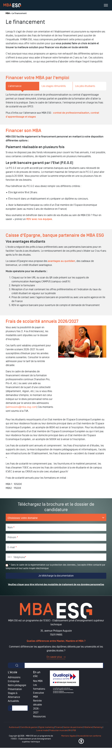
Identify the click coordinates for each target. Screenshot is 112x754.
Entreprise (13, 681)
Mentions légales (68, 736)
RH (70, 730)
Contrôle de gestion (28, 727)
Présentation (15, 689)
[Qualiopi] (64, 681)
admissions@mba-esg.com (21, 406)
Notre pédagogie (17, 685)
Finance (58, 727)
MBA (8, 13)
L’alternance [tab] (14, 86)
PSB (74, 730)
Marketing (97, 727)
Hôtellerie (88, 727)
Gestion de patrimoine (72, 727)
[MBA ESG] (12, 5)
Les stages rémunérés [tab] (54, 86)
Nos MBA (38, 681)
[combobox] (9, 557)
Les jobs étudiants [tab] (85, 86)
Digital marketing (46, 727)
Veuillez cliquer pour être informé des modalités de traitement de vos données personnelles (56, 584)
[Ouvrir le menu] (105, 5)
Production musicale (58, 730)
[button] (81, 741)
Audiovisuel (14, 727)
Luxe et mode (42, 730)
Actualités (13, 701)
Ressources (39, 716)
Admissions (14, 677)
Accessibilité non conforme (89, 736)
